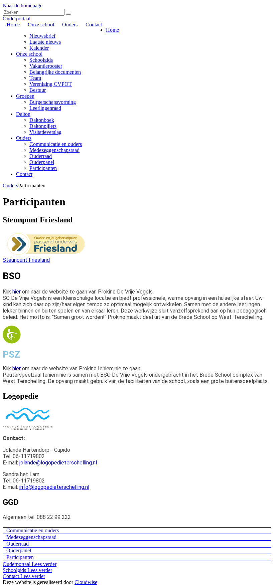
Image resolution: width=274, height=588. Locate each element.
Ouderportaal (16, 18)
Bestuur (37, 90)
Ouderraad (40, 156)
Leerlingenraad (45, 108)
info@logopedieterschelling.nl (54, 487)
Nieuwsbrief (42, 36)
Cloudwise (86, 582)
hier (16, 291)
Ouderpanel (41, 162)
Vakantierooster (45, 66)
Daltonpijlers (42, 126)
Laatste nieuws (45, 42)
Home (112, 30)
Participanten (43, 168)
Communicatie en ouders (55, 144)
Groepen (25, 96)
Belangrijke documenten (55, 72)
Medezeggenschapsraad (54, 150)
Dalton (23, 114)
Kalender (39, 48)
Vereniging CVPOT (50, 84)
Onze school (29, 54)
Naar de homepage (22, 5)
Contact (24, 174)
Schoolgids (41, 60)
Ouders (23, 138)
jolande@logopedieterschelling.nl (58, 462)
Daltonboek (41, 120)
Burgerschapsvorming (52, 102)
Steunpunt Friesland (26, 260)
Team (35, 78)
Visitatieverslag (45, 132)
